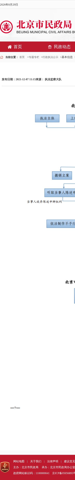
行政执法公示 (50, 57)
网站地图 (18, 461)
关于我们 (35, 461)
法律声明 (52, 461)
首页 (22, 57)
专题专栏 (34, 57)
